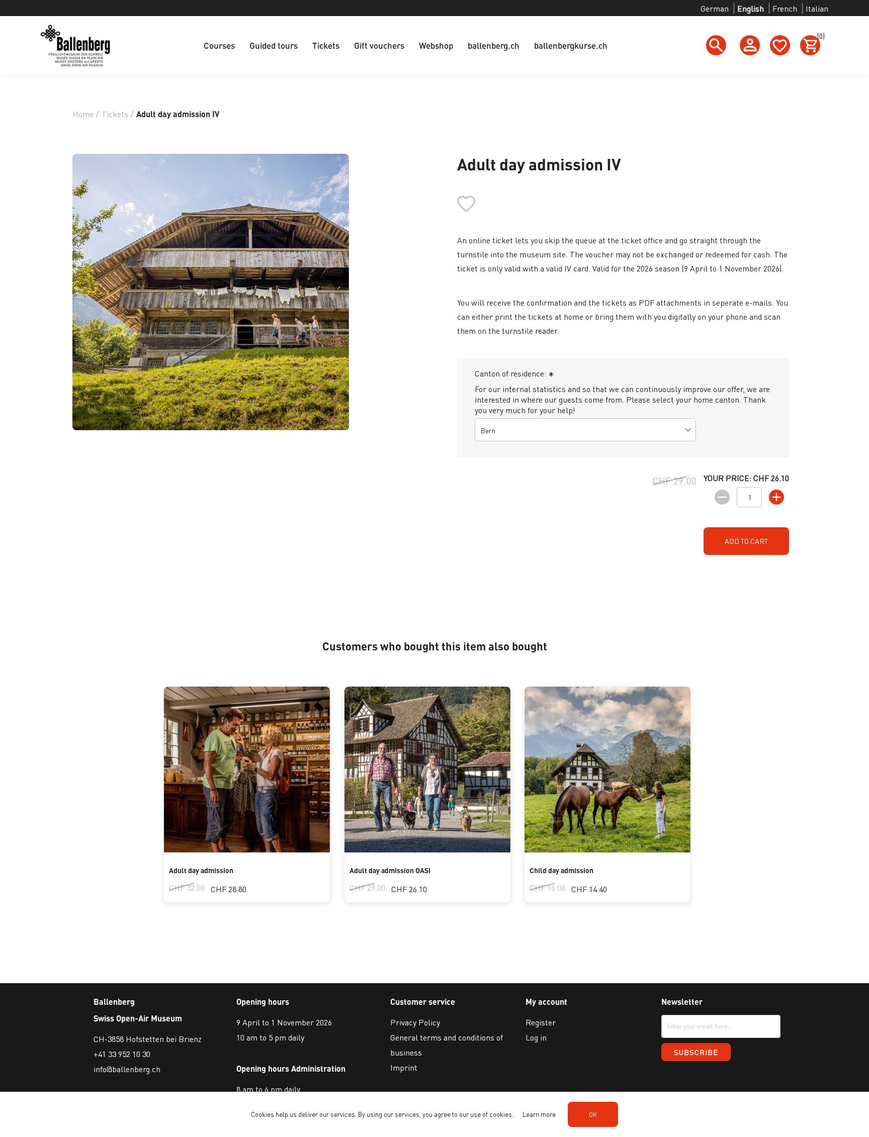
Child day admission (561, 870)
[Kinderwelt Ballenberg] (607, 849)
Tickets (325, 45)
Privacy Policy (415, 1022)
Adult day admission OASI (390, 870)
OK (593, 1114)
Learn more (539, 1114)
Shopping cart (818, 37)
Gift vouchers (379, 45)
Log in (536, 1037)
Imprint (403, 1067)
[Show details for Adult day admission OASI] (427, 849)
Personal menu (750, 45)
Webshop (436, 45)
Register (541, 1022)
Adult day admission (201, 870)
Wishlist (780, 45)
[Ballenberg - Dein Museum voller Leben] (247, 849)
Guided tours (273, 45)
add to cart (746, 540)
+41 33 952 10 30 (122, 1054)
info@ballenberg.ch (127, 1069)
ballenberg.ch (493, 45)
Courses (219, 45)
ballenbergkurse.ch (570, 45)
